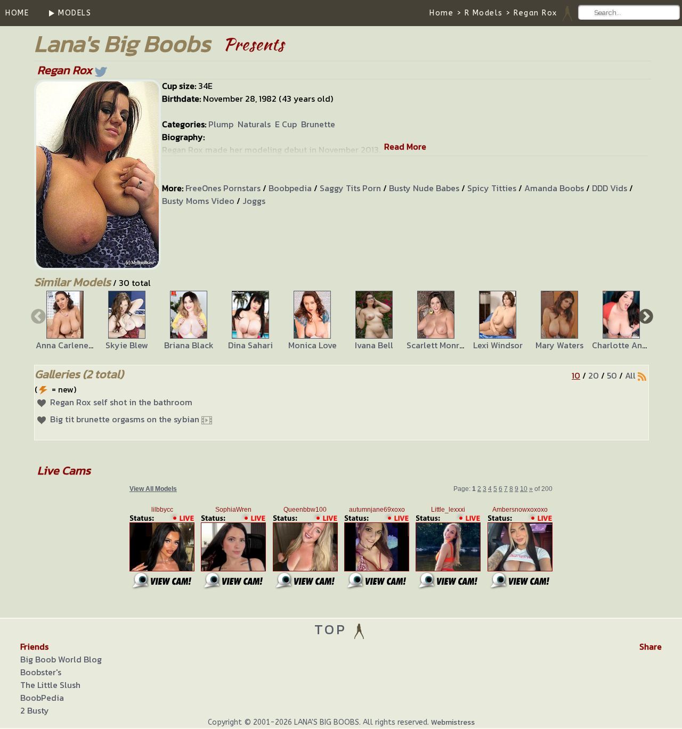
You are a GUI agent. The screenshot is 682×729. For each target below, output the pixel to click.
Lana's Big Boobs (122, 43)
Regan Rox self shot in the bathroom (121, 402)
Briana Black (189, 345)
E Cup (286, 124)
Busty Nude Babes (424, 188)
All (630, 375)
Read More (405, 146)
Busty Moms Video (198, 200)
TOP (333, 629)
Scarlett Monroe (438, 345)
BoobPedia (42, 697)
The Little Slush (50, 684)
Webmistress (453, 722)
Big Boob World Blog (61, 659)
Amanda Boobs (554, 188)
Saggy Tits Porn (350, 188)
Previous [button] (37, 315)
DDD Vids (609, 188)
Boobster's (40, 672)
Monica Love (312, 345)
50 (612, 375)
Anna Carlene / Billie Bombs (90, 345)
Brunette (318, 124)
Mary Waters (559, 345)
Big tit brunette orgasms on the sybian (124, 419)
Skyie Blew (126, 345)
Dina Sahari (250, 345)
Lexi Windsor (498, 345)
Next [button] (644, 315)
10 (576, 375)
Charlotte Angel (623, 345)
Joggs (253, 200)
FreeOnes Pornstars (223, 188)
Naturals (254, 124)
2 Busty (34, 710)
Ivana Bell (374, 345)
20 (593, 375)
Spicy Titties (491, 188)
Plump (220, 124)
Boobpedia (290, 188)
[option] (65, 321)
